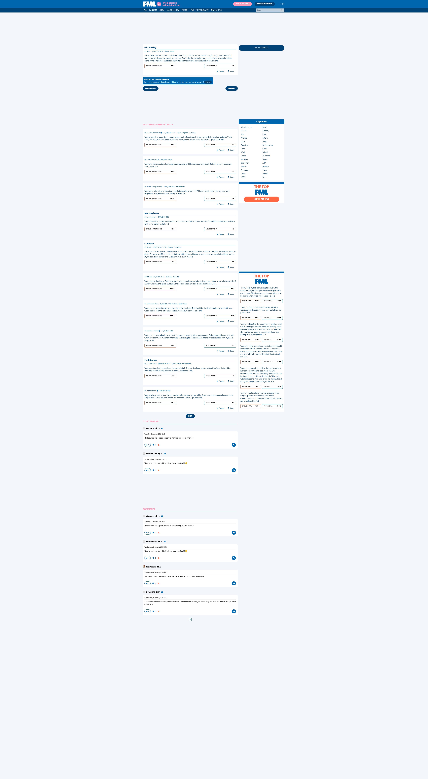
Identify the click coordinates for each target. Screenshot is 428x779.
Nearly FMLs (216, 10)
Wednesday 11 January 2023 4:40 (155, 572)
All (145, 10)
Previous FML (150, 88)
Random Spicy (173, 10)
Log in (282, 4)
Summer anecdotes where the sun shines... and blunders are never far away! (177, 81)
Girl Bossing (150, 48)
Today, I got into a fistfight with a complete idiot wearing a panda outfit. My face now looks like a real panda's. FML (260, 310)
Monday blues (151, 213)
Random (153, 10)
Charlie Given (151, 454)
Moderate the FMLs (264, 4)
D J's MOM (150, 592)
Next (190, 416)
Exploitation (150, 360)
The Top (185, 10)
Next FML (231, 88)
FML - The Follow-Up (200, 10)
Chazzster (150, 428)
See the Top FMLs (261, 199)
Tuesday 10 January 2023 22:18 (154, 434)
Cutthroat (149, 244)
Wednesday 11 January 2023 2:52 (155, 459)
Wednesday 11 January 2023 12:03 (155, 598)
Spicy (161, 10)
